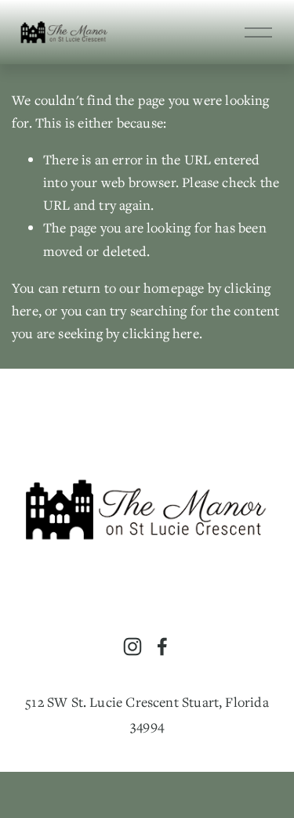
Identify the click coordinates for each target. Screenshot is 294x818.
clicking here (160, 333)
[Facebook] (162, 646)
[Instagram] (132, 646)
